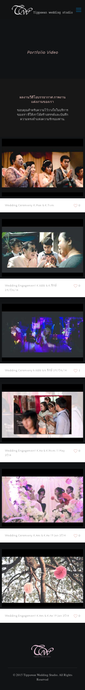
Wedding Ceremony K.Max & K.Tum (29, 205)
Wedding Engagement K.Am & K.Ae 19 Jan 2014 (37, 616)
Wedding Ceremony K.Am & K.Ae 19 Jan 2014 (35, 535)
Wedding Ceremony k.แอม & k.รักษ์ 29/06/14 (36, 370)
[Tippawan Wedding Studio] (42, 9)
